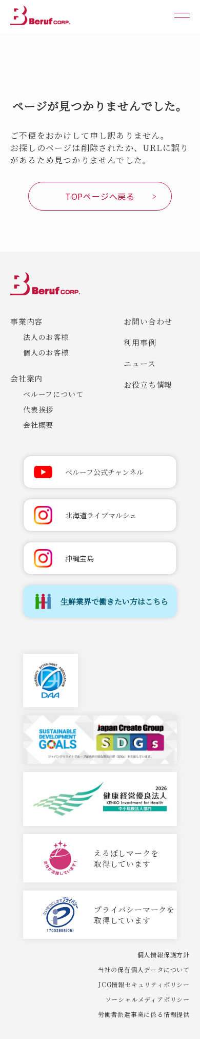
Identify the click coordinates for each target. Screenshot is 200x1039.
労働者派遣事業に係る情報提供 (144, 1014)
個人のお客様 (46, 352)
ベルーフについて (53, 394)
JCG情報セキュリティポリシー (144, 984)
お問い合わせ (148, 321)
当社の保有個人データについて (144, 969)
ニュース (139, 363)
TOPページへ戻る (100, 196)
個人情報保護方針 (163, 954)
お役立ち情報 (148, 384)
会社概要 (38, 425)
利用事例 (140, 342)
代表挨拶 (38, 409)
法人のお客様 (46, 337)
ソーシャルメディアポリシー (147, 999)
